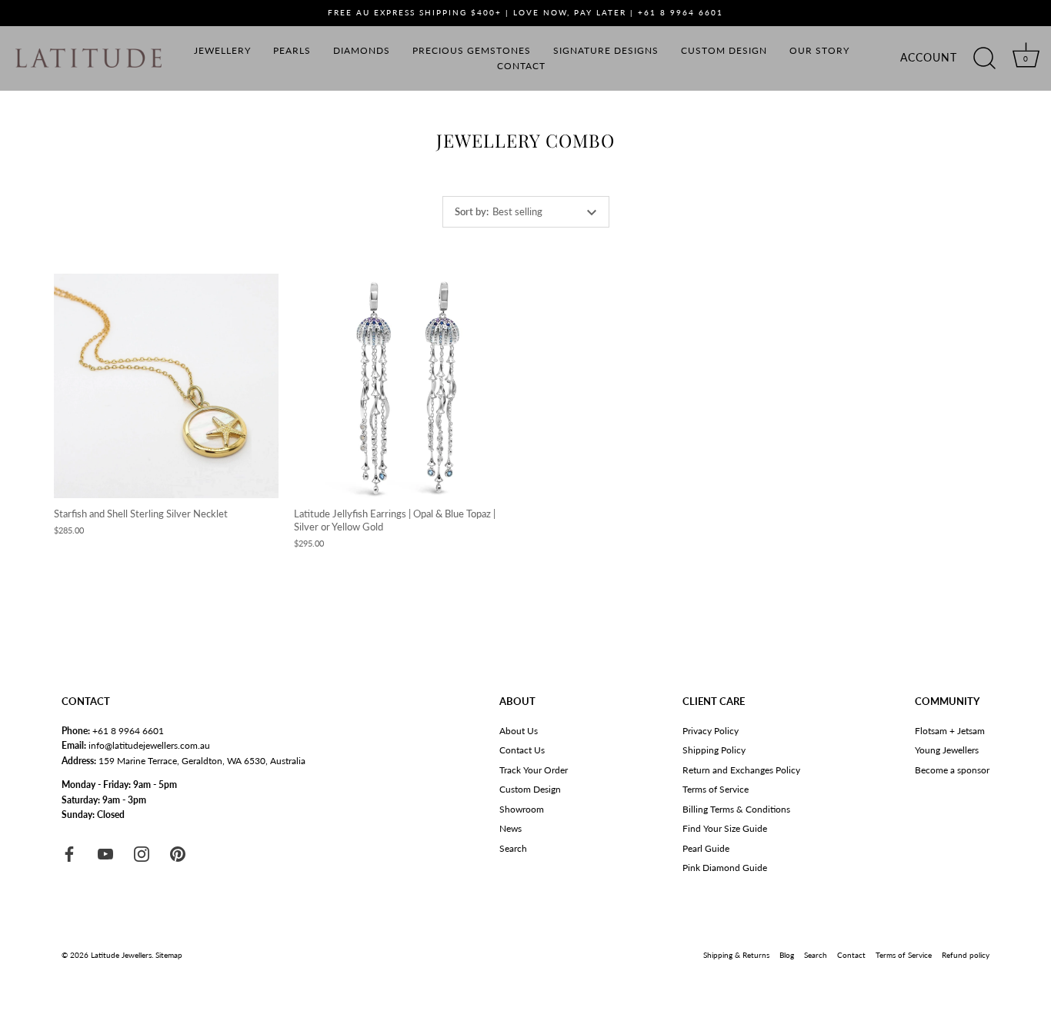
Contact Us (522, 750)
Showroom (521, 809)
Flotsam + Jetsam (950, 730)
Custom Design (724, 50)
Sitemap (168, 954)
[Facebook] (69, 853)
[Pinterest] (177, 853)
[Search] (984, 58)
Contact (521, 65)
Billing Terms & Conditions (736, 809)
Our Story (819, 50)
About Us (518, 730)
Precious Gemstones (471, 50)
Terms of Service (715, 789)
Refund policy (965, 954)
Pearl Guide (705, 848)
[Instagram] (141, 853)
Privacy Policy (710, 730)
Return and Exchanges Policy (741, 770)
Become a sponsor (952, 770)
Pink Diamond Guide (724, 867)
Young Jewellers (947, 750)
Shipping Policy (714, 750)
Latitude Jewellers (121, 954)
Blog (786, 954)
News (510, 828)
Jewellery (222, 50)
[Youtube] (105, 853)
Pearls (292, 50)
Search (513, 848)
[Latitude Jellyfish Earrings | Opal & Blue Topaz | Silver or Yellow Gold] (406, 386)
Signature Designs (606, 50)
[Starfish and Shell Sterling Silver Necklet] (166, 386)
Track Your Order (533, 770)
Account (928, 58)
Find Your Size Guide (724, 828)
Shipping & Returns (736, 954)
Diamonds (361, 50)
